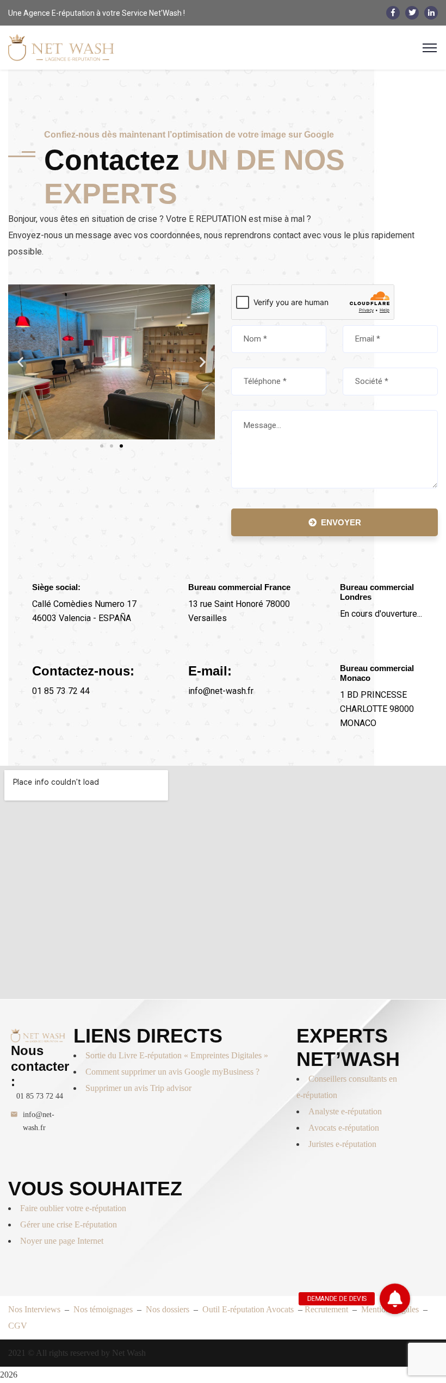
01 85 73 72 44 (39, 1096)
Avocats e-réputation (343, 1127)
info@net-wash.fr (38, 1121)
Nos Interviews (34, 1309)
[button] (20, 362)
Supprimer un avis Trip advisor (138, 1088)
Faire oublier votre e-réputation (73, 1208)
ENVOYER (341, 522)
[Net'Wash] (61, 47)
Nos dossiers (167, 1309)
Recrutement (326, 1309)
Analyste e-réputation (345, 1111)
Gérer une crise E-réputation (68, 1224)
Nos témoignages (104, 1309)
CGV (17, 1325)
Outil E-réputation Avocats (249, 1309)
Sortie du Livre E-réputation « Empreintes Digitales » (177, 1055)
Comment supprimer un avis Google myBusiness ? (172, 1071)
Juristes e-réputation (342, 1144)
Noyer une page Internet (61, 1240)
